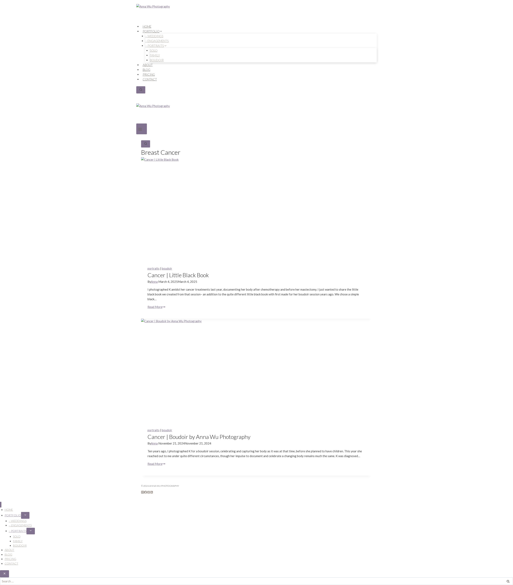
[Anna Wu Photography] (256, 14)
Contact (150, 79)
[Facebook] (145, 492)
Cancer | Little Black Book (178, 275)
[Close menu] (0, 505)
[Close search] (4, 573)
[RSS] (151, 492)
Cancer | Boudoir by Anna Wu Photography (198, 436)
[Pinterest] (148, 492)
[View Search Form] (140, 89)
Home (147, 26)
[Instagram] (142, 492)
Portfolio (13, 515)
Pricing (149, 74)
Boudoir (157, 60)
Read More (156, 307)
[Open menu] (141, 128)
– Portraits (17, 531)
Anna (154, 281)
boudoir (167, 268)
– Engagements (20, 525)
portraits (153, 268)
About (148, 65)
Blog (146, 69)
